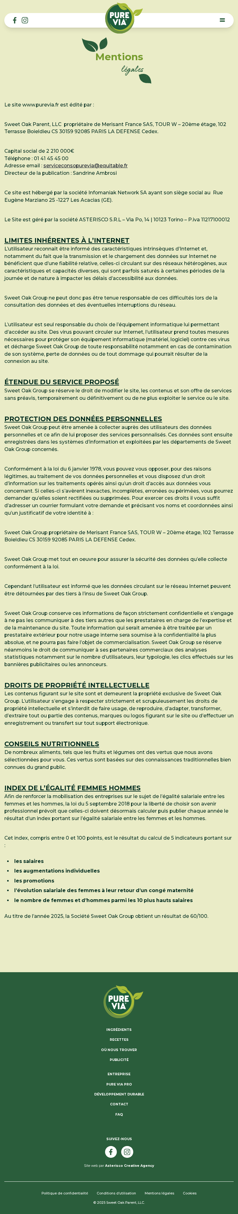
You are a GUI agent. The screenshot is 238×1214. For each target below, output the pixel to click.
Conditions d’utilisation (116, 1193)
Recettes (119, 1040)
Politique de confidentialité (65, 1193)
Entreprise (119, 1074)
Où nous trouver (119, 1050)
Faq (119, 1114)
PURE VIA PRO (119, 1084)
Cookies (189, 1193)
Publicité (119, 1060)
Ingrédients (119, 1030)
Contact (119, 1104)
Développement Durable (119, 1094)
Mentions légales (159, 1193)
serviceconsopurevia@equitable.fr (85, 166)
